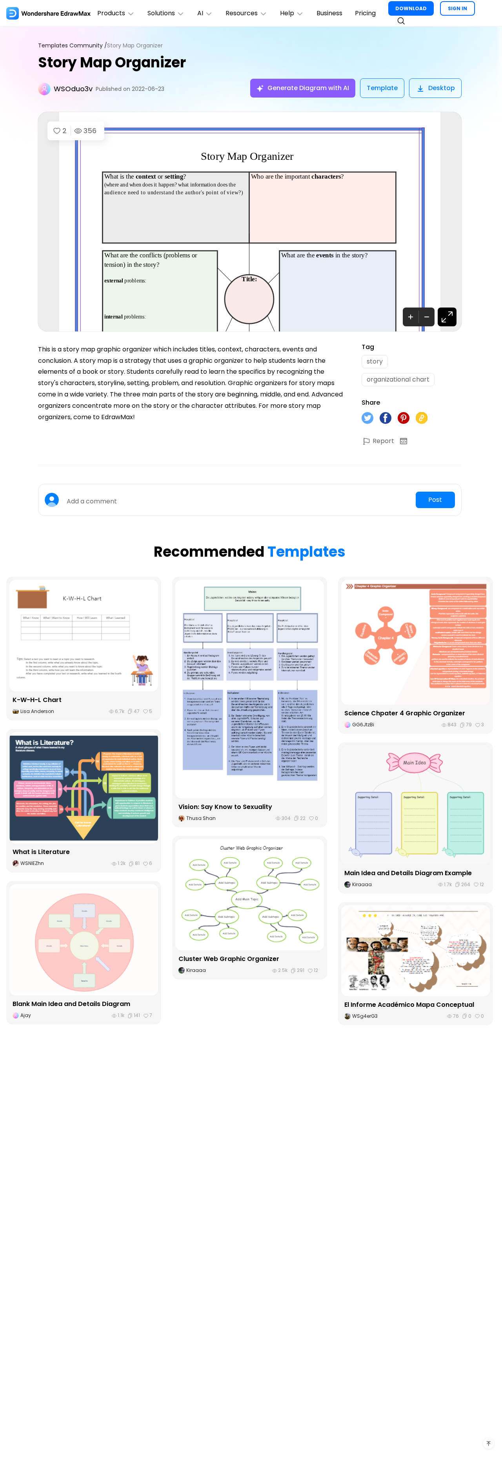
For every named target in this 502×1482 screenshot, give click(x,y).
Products (111, 13)
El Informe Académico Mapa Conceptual (409, 1004)
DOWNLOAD (411, 8)
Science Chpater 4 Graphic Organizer (404, 713)
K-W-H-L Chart (37, 699)
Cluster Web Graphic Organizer (228, 958)
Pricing (365, 13)
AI (200, 13)
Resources (242, 13)
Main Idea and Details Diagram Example (408, 873)
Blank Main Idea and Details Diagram (71, 1003)
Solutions (161, 13)
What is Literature (41, 851)
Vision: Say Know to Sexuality (225, 806)
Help (287, 13)
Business (329, 13)
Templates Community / (72, 45)
